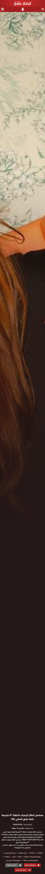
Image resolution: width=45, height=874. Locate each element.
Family (32, 853)
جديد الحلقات (22, 853)
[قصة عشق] (22, 3)
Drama (39, 853)
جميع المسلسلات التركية (32, 856)
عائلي (14, 856)
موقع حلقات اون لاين (13, 860)
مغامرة (7, 856)
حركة (20, 856)
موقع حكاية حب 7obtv (30, 860)
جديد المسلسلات (10, 853)
